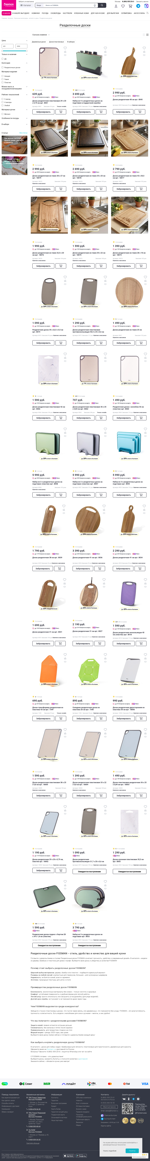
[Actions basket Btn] (130, 6)
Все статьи (23, 133)
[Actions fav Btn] (123, 6)
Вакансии (79, 1122)
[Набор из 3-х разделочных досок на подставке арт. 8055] (129, 444)
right (147, 13)
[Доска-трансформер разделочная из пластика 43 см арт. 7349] (49, 669)
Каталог (27, 5)
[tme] (133, 1099)
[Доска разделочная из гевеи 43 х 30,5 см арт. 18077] (129, 138)
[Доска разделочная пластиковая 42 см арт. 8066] (49, 369)
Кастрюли (67, 13)
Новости (79, 1100)
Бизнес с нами (81, 1109)
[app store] (68, 1157)
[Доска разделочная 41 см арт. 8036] (89, 520)
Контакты (54, 1098)
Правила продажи (82, 1112)
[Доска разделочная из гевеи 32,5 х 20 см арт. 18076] (49, 215)
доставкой (83, 1059)
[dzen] (138, 1099)
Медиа (78, 1125)
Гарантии (54, 1100)
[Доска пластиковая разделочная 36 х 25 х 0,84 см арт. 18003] (129, 744)
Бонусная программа (59, 1103)
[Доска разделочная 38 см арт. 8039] (49, 520)
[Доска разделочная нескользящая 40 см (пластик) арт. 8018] (129, 594)
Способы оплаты (8, 1103)
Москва (117, 1)
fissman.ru (51, 1049)
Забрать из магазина (26, 1)
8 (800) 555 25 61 (128, 1)
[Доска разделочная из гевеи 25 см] (129, 292)
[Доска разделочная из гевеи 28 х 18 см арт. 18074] (129, 215)
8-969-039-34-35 (34, 1140)
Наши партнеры (57, 1120)
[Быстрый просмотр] (65, 55)
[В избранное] (65, 48)
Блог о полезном (82, 1103)
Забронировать (43, 112)
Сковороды (56, 13)
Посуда (45, 13)
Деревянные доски (39, 42)
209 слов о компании (83, 1098)
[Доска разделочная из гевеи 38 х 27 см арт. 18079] (49, 138)
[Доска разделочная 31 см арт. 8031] (49, 594)
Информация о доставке (10, 1106)
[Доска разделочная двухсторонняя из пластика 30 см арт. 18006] (129, 669)
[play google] (81, 1157)
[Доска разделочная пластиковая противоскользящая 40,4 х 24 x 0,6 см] (89, 292)
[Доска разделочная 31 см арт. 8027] (89, 594)
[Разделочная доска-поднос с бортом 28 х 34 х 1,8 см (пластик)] (49, 896)
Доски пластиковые (56, 42)
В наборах (71, 42)
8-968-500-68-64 (34, 1126)
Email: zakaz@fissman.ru (109, 1111)
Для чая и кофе (98, 13)
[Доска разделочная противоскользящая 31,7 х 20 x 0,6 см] (89, 821)
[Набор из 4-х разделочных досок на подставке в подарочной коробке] (89, 63)
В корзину (60, 111)
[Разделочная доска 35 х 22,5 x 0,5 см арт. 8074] (49, 292)
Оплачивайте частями (59, 1117)
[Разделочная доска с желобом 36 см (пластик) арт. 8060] (129, 369)
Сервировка (126, 13)
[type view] (144, 35)
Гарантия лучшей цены (59, 1112)
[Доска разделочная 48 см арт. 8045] (129, 62)
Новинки (36, 13)
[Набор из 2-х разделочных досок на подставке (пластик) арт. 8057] (89, 444)
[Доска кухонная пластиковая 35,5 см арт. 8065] (129, 821)
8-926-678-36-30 (34, 1109)
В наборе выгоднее (20, 13)
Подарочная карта (58, 1115)
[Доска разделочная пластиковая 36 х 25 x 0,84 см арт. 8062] (89, 369)
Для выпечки (113, 13)
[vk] (124, 1099)
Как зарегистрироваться (11, 1098)
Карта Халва (56, 1109)
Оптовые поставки (82, 1106)
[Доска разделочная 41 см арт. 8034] (129, 520)
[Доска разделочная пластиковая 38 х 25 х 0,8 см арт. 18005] (49, 744)
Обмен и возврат (8, 1112)
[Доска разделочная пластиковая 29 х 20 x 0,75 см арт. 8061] (49, 63)
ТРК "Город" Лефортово (37, 1098)
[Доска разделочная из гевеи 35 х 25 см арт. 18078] (89, 138)
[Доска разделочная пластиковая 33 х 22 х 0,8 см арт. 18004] (89, 744)
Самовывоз (6, 1109)
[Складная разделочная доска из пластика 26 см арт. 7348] (89, 669)
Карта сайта (106, 1126)
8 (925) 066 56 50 (108, 1103)
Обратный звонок (109, 1107)
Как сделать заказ (8, 1100)
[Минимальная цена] (8, 46)
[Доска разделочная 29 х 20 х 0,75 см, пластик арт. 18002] (49, 821)
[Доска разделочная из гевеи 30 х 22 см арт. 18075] (89, 215)
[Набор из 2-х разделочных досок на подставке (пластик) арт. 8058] (49, 444)
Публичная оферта (83, 1119)
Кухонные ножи (81, 13)
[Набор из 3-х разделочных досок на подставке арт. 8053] (89, 896)
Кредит (53, 1106)
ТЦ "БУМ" (32, 1130)
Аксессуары (139, 13)
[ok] (129, 1099)
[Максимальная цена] (21, 46)
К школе (6, 13)
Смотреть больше (32, 1143)
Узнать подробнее (109, 1151)
